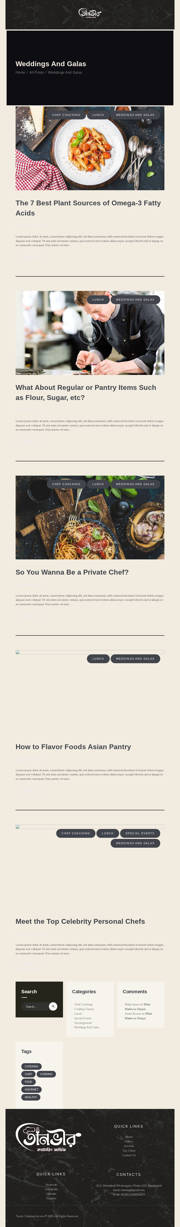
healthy (31, 1097)
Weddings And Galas (135, 115)
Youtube (51, 1198)
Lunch (98, 115)
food (28, 1081)
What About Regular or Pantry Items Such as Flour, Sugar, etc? (86, 392)
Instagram (51, 1189)
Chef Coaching (66, 115)
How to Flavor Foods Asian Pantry (73, 747)
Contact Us (129, 1155)
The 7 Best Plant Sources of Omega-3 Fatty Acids (88, 208)
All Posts (36, 72)
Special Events (140, 833)
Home (20, 72)
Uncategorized (83, 1022)
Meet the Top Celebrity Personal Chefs (80, 921)
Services (129, 1146)
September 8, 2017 (30, 226)
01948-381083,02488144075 (129, 1194)
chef (28, 1074)
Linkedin (51, 1193)
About (129, 1136)
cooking (46, 1074)
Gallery (128, 1141)
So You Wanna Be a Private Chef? (72, 572)
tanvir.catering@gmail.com (129, 1190)
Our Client (128, 1150)
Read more (29, 257)
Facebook (51, 1184)
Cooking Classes (84, 1009)
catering (31, 1066)
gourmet (31, 1089)
